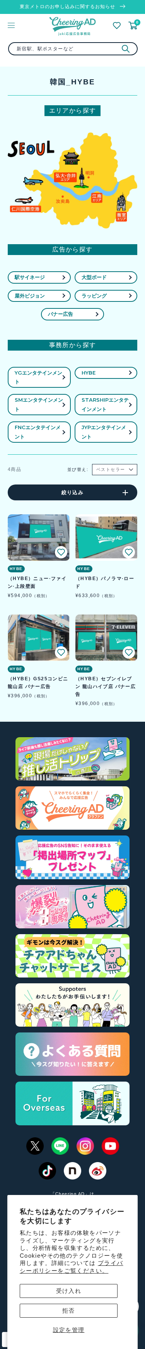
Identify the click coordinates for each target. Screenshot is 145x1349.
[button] (61, 552)
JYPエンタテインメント (104, 431)
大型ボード (94, 277)
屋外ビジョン (30, 296)
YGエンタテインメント (38, 377)
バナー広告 (60, 314)
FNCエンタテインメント (38, 431)
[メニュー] (11, 25)
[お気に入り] (117, 25)
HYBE (89, 373)
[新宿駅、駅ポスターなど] (126, 49)
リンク (65, 177)
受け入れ (69, 1290)
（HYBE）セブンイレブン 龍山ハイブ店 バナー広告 (105, 686)
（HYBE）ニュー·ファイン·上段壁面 (37, 582)
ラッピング (94, 296)
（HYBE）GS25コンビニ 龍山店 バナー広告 (38, 682)
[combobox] (73, 48)
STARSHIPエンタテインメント (105, 404)
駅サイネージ (30, 277)
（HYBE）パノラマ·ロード (104, 582)
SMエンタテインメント (39, 404)
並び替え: (77, 469)
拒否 (68, 1310)
